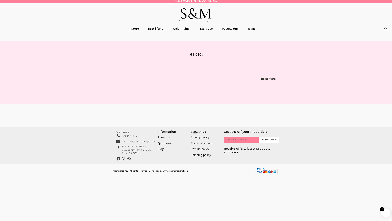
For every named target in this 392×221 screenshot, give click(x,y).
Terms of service (202, 143)
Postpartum (230, 29)
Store (135, 29)
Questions (164, 143)
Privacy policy (200, 137)
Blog (161, 149)
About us (164, 137)
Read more (268, 79)
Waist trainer (181, 29)
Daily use (206, 29)
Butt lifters (155, 29)
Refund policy (200, 149)
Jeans (251, 29)
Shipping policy (201, 155)
